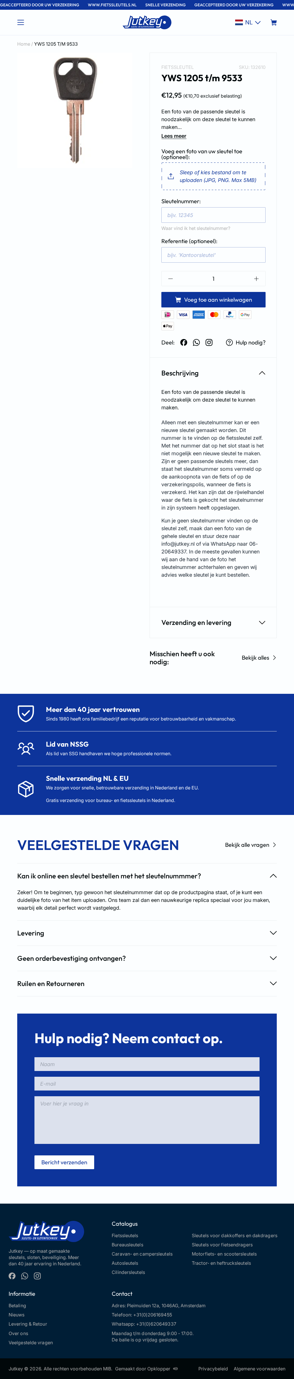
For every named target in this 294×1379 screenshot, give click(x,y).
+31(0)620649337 (156, 1324)
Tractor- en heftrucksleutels (221, 1263)
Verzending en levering (196, 622)
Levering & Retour (28, 1324)
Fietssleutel (177, 67)
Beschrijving (180, 373)
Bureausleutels (127, 1245)
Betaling (17, 1305)
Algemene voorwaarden (259, 1369)
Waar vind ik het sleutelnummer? (195, 228)
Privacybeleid (213, 1369)
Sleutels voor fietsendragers (222, 1245)
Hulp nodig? (251, 342)
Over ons (18, 1333)
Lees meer (173, 136)
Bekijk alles (255, 657)
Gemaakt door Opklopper (142, 1369)
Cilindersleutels (128, 1272)
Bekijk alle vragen (247, 844)
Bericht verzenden (64, 1162)
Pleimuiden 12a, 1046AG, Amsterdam (166, 1305)
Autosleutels (125, 1263)
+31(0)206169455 (152, 1315)
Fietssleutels (125, 1235)
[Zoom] (74, 110)
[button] (248, 22)
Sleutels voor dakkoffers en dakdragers (234, 1235)
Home (23, 44)
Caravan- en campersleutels (142, 1254)
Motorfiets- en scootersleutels (224, 1254)
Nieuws (17, 1315)
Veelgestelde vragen (31, 1342)
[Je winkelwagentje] (273, 22)
